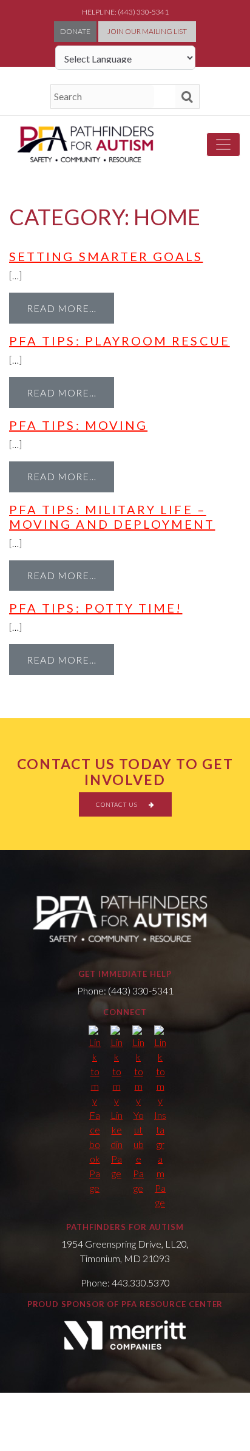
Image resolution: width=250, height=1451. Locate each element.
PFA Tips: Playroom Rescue (119, 340)
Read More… (61, 308)
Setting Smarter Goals (106, 256)
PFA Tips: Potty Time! (95, 607)
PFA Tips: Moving (78, 425)
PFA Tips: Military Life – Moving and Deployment (112, 516)
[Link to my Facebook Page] (95, 1110)
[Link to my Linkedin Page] (116, 1103)
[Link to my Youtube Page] (138, 1110)
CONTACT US (118, 804)
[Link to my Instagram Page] (160, 1117)
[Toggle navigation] (223, 144)
